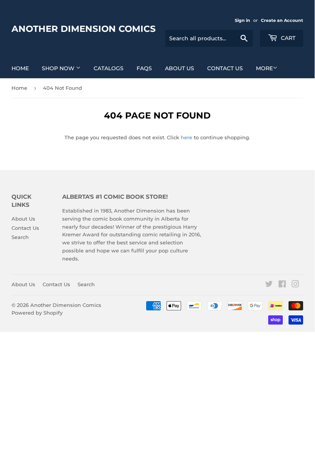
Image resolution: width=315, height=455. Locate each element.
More (264, 68)
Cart (287, 38)
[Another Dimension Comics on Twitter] (269, 285)
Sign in (242, 20)
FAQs (144, 68)
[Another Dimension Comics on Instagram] (295, 285)
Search (20, 237)
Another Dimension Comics (84, 28)
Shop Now (59, 68)
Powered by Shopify (37, 313)
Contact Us (225, 68)
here (186, 137)
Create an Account (282, 20)
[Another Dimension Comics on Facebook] (282, 285)
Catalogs (109, 68)
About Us (179, 68)
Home (20, 68)
